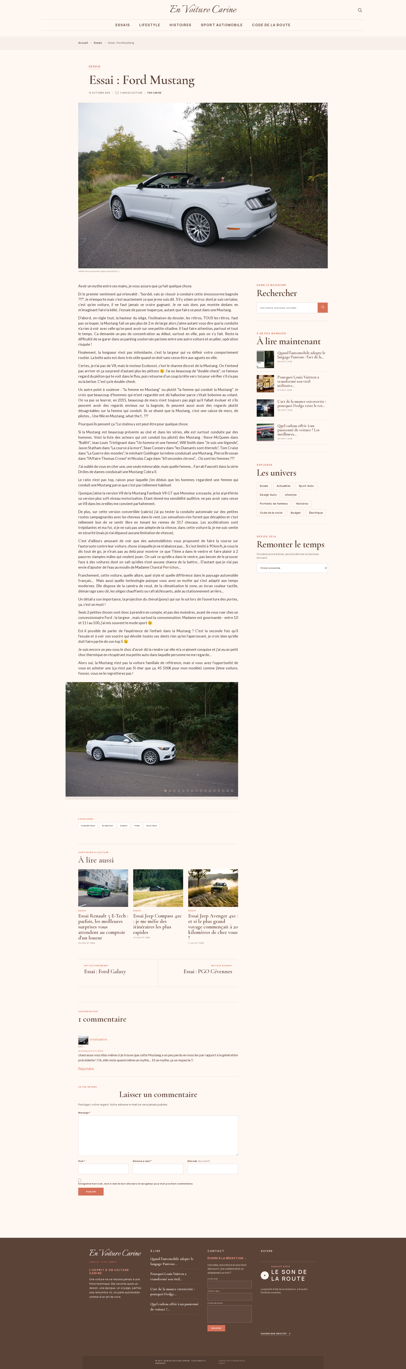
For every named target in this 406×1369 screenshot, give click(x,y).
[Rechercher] (360, 10)
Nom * (81, 1161)
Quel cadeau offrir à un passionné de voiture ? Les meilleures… (298, 430)
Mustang (151, 825)
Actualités (284, 486)
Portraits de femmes (274, 503)
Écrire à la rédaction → (227, 1258)
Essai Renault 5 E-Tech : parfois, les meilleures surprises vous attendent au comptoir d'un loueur (103, 927)
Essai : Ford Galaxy (105, 971)
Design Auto (268, 495)
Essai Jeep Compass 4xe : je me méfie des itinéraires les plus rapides (157, 924)
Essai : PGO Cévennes (208, 971)
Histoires (181, 25)
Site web (198, 1161)
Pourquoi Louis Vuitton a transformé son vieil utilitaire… (298, 381)
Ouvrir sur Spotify (276, 1334)
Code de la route (271, 513)
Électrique (316, 513)
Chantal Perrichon (164, 567)
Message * (84, 1113)
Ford (137, 825)
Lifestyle (149, 25)
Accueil (83, 43)
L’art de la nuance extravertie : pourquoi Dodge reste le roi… (301, 403)
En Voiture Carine (203, 10)
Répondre (86, 1068)
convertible (88, 825)
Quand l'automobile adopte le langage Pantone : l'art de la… (301, 354)
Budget (296, 513)
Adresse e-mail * (142, 1161)
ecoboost (108, 825)
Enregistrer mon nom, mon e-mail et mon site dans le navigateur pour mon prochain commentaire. (135, 1184)
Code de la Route (271, 25)
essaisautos (98, 1039)
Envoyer (216, 1328)
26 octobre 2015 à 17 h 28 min (90, 1051)
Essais (122, 25)
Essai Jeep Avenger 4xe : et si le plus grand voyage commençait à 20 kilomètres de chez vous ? (213, 927)
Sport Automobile (222, 25)
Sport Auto (306, 486)
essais (124, 825)
